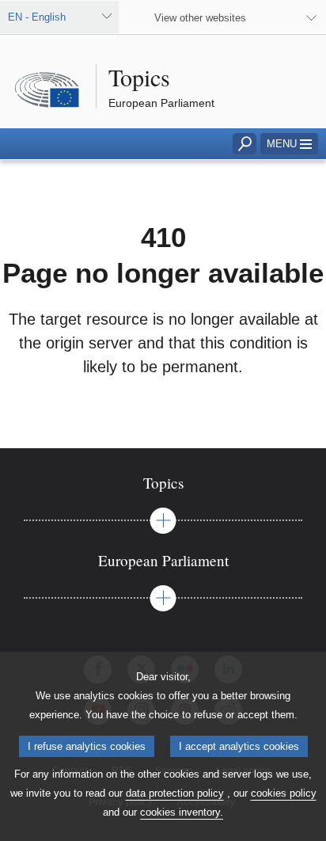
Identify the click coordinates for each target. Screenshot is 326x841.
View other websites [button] (200, 18)
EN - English (37, 17)
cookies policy (284, 793)
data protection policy (175, 793)
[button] (289, 143)
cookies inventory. (181, 812)
